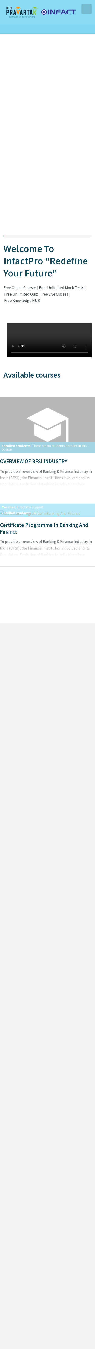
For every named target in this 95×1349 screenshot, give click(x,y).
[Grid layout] (83, 223)
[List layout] (89, 223)
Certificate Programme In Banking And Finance (44, 528)
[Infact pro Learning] (40, 11)
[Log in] (54, 29)
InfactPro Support (30, 507)
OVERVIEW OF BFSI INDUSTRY (33, 461)
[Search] (45, 29)
